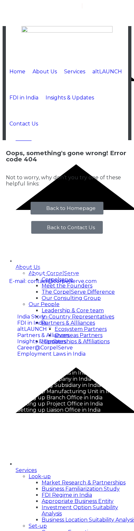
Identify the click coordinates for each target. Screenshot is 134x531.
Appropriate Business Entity (78, 501)
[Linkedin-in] (121, 19)
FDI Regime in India (67, 495)
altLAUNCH (107, 71)
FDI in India (23, 98)
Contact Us (23, 124)
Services (74, 71)
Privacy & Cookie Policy (77, 440)
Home (17, 71)
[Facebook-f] (94, 19)
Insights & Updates (70, 98)
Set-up (38, 526)
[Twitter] (107, 19)
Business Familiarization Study (81, 489)
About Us (45, 71)
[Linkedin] (50, 299)
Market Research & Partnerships (84, 482)
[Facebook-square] (17, 299)
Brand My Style (98, 463)
